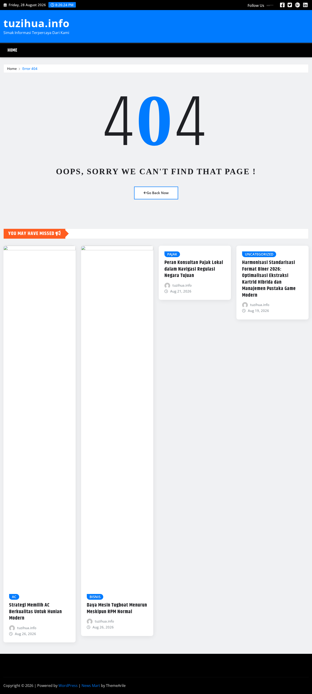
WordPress (68, 685)
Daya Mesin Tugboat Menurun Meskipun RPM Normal (117, 608)
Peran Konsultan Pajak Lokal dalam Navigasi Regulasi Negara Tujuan (193, 269)
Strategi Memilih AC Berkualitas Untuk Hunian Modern (35, 611)
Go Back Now (158, 192)
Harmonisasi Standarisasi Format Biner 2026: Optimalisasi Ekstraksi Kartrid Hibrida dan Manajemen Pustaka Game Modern (269, 279)
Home (12, 50)
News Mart (91, 685)
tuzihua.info (36, 23)
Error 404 (29, 68)
